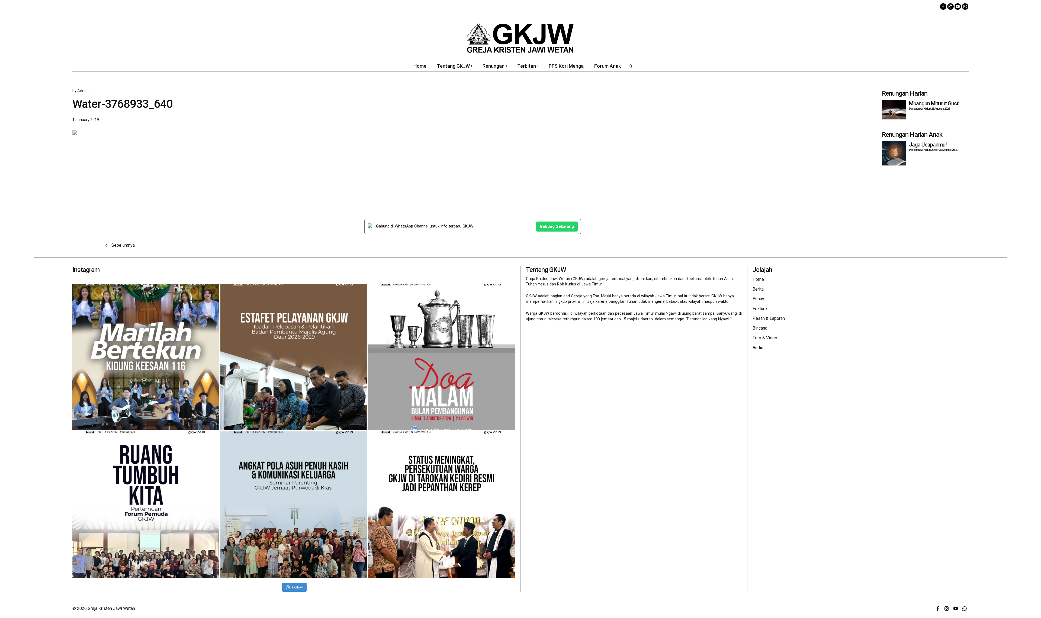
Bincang (760, 328)
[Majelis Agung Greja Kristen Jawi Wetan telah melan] (293, 357)
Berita (758, 289)
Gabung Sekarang (557, 226)
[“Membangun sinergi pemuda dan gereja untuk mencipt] (145, 504)
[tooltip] (943, 6)
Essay (758, 298)
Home (758, 279)
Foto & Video (765, 337)
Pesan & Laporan (769, 318)
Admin (83, 91)
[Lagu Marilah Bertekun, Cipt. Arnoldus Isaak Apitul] (145, 357)
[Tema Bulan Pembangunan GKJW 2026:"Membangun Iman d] (441, 357)
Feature (760, 308)
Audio (758, 347)
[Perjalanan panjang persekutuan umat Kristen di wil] (441, 504)
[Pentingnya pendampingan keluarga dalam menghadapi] (293, 504)
